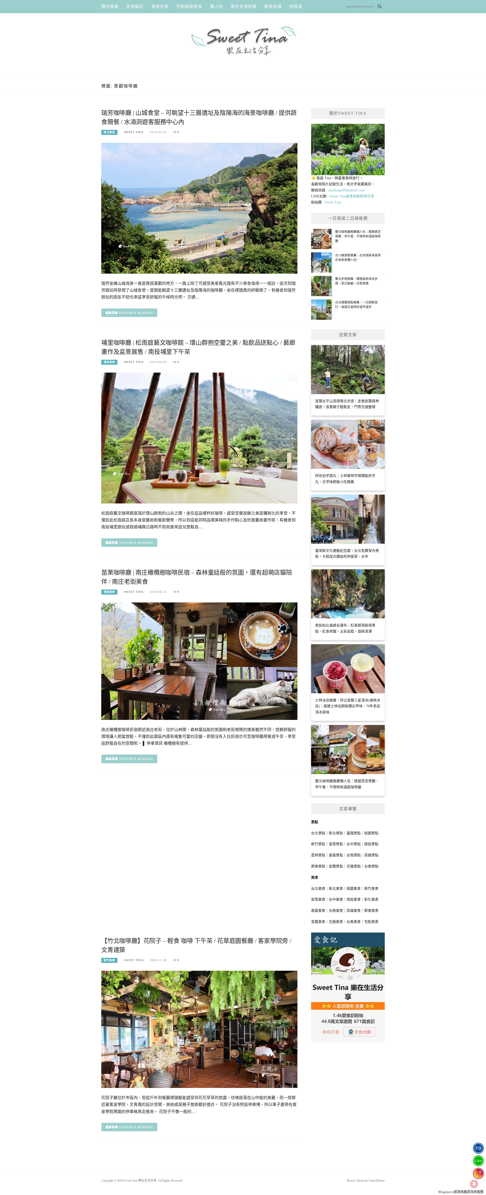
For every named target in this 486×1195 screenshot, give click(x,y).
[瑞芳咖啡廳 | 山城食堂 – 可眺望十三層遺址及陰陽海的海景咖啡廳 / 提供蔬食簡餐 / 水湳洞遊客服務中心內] (199, 208)
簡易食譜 (273, 6)
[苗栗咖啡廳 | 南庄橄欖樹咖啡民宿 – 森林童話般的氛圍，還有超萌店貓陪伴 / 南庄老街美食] (199, 661)
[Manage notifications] (474, 1184)
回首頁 (295, 6)
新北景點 (336, 833)
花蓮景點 (354, 866)
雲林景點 (318, 855)
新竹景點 (318, 844)
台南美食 (336, 911)
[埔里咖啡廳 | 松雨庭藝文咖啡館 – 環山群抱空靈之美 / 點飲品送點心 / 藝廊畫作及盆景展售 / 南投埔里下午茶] (199, 438)
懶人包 (216, 6)
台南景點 (354, 855)
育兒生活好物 (244, 6)
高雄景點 (371, 855)
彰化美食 (371, 899)
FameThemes (377, 1180)
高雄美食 (354, 911)
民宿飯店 (135, 6)
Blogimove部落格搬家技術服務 (460, 1192)
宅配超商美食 (189, 6)
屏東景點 (318, 866)
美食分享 (160, 6)
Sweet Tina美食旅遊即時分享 (352, 196)
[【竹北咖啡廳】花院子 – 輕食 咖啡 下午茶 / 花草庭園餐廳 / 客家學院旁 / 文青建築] (199, 1029)
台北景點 (318, 833)
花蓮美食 (336, 922)
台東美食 (354, 922)
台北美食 (318, 888)
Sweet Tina (134, 132)
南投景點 (371, 844)
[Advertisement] (199, 819)
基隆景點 (354, 833)
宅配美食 (371, 922)
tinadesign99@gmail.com (346, 190)
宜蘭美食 (318, 922)
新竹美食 (109, 960)
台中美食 (336, 899)
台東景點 (371, 866)
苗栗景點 (336, 844)
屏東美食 (371, 911)
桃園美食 (354, 888)
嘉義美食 (318, 911)
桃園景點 (371, 833)
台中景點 (354, 844)
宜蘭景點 (336, 866)
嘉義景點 (336, 855)
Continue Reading (136, 312)
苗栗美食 (109, 592)
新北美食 (109, 132)
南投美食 (109, 362)
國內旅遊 (110, 6)
